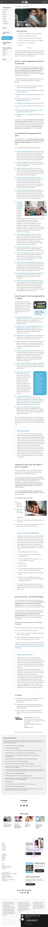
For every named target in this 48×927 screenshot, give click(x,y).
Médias (3, 878)
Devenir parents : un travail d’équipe (26, 42)
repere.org (10, 781)
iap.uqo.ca (26, 761)
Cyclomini (4, 868)
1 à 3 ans (3, 847)
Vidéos (3, 858)
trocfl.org (25, 790)
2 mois (4, 13)
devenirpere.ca (31, 753)
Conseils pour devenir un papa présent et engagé (29, 38)
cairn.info (17, 767)
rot (25, 563)
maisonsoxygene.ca (20, 786)
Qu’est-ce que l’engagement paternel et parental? (30, 33)
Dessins (4, 53)
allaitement (20, 536)
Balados (3, 860)
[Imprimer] (27, 805)
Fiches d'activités (7, 48)
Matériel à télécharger (6, 866)
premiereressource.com (27, 775)
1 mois (4, 11)
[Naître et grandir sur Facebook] (22, 892)
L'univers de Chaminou (6, 867)
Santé (4, 59)
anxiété (19, 250)
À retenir (20, 45)
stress (26, 265)
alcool (33, 159)
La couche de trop (5, 872)
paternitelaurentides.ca (20, 773)
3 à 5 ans (4, 849)
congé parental (31, 357)
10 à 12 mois (5, 23)
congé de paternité (26, 350)
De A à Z (3, 843)
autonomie (19, 226)
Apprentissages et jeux (7, 43)
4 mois (4, 16)
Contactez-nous (5, 880)
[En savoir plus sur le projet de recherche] (22, 919)
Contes (4, 51)
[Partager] (21, 805)
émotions (27, 231)
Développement (7, 7)
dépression (32, 265)
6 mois (4, 20)
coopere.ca (16, 748)
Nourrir (4, 28)
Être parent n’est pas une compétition (9, 873)
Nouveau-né (5, 9)
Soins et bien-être (6, 33)
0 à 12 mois (18, 6)
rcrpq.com (32, 784)
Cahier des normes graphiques (8, 879)
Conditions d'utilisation (6, 876)
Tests (3, 865)
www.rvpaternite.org (22, 779)
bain (30, 402)
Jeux (4, 55)
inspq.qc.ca (32, 763)
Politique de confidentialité (7, 877)
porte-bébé (23, 401)
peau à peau (35, 401)
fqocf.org (35, 759)
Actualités (4, 854)
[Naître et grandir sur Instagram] (20, 892)
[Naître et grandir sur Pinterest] (25, 892)
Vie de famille (26, 6)
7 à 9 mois (5, 21)
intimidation (30, 259)
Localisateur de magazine (39, 870)
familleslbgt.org (21, 745)
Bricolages (5, 49)
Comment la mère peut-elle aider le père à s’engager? (31, 40)
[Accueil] (24, 2)
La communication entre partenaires (32, 644)
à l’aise (24, 375)
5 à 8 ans (4, 850)
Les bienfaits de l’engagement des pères (27, 36)
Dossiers (3, 856)
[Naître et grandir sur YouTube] (27, 892)
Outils (3, 863)
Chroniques (4, 855)
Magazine (4, 857)
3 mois (4, 14)
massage (18, 402)
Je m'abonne (30, 884)
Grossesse (4, 845)
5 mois (4, 18)
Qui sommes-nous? (6, 874)
